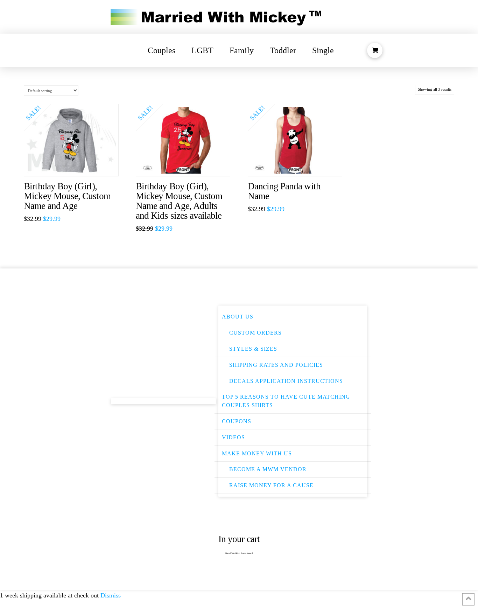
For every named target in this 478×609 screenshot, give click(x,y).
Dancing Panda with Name (284, 191)
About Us (237, 317)
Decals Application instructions (286, 381)
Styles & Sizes (253, 349)
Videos (233, 437)
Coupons (236, 421)
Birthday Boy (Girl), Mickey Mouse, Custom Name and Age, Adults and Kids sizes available (179, 201)
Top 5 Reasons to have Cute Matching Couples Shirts (286, 401)
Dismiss (110, 595)
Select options (75, 163)
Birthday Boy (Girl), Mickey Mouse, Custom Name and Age (67, 196)
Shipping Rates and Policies (276, 365)
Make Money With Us (257, 453)
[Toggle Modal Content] (374, 50)
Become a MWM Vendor (268, 469)
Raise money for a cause (271, 485)
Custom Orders (255, 333)
